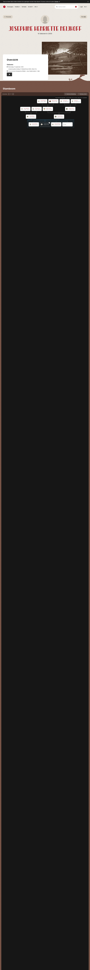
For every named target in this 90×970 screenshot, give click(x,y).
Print (82, 16)
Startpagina (10, 6)
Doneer (57, 1)
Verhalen (24, 6)
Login (81, 6)
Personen (8, 16)
